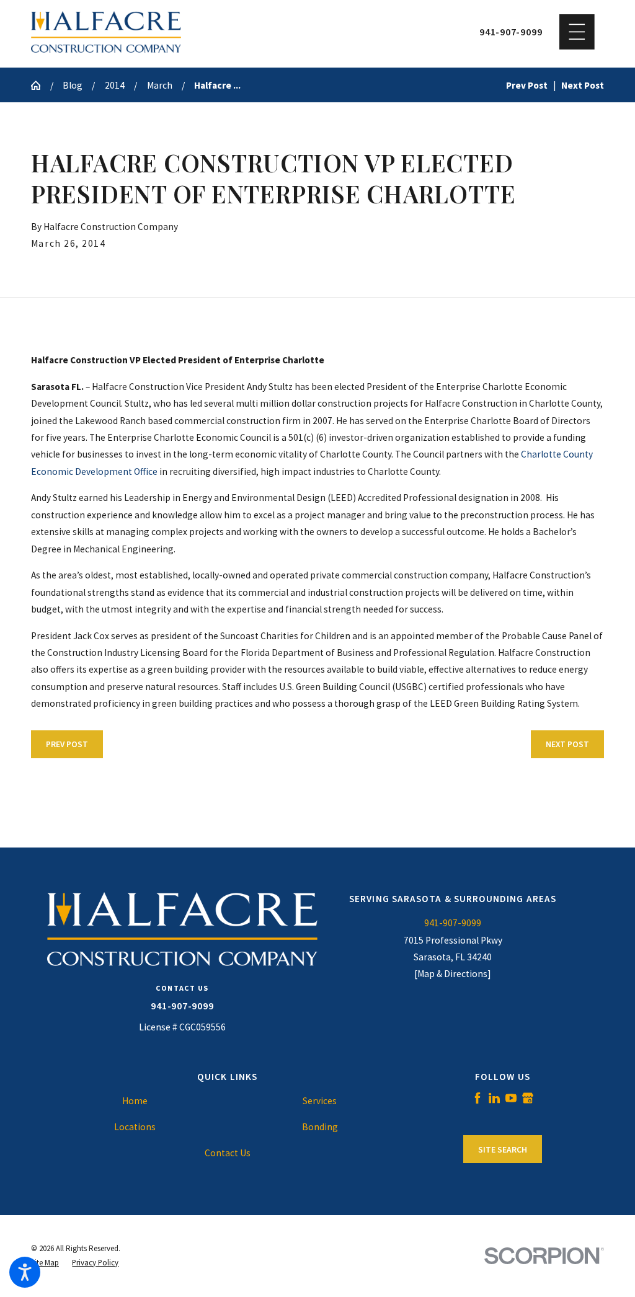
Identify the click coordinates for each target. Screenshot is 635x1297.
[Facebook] (477, 1098)
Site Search (502, 1149)
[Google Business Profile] (527, 1098)
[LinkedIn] (494, 1098)
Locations (135, 1127)
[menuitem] (134, 1100)
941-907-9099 (510, 32)
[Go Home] (40, 85)
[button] (24, 1272)
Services (320, 1101)
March (159, 85)
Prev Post (67, 744)
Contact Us (228, 1153)
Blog (72, 85)
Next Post (567, 744)
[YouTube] (511, 1098)
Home (135, 1101)
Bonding (320, 1127)
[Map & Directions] (452, 974)
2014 (115, 85)
